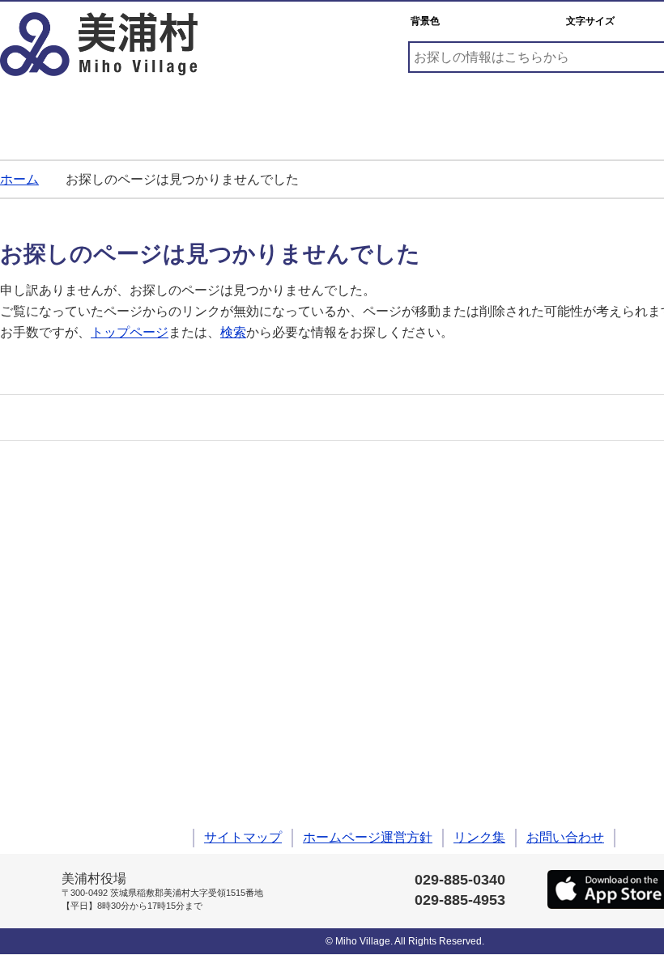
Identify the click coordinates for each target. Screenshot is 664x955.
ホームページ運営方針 (367, 837)
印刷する (65, 417)
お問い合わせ (565, 837)
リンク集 (479, 837)
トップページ (129, 332)
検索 (233, 332)
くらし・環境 (65, 112)
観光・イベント (473, 112)
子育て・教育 (201, 112)
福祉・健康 (337, 112)
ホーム (19, 179)
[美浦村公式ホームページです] (99, 44)
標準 (639, 21)
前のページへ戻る (28, 364)
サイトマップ (243, 837)
